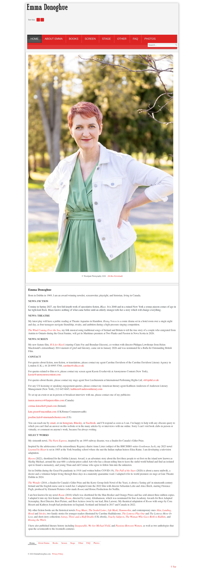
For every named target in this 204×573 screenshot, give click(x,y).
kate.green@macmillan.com (42, 411)
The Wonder (34, 482)
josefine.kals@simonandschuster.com (47, 417)
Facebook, (91, 422)
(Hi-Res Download (114, 276)
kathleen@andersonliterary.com (86, 389)
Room (68, 498)
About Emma (43, 542)
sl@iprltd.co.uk (151, 380)
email (52, 422)
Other (80, 542)
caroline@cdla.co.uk (73, 365)
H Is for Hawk (57, 344)
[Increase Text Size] (42, 21)
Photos (96, 542)
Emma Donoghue (39, 289)
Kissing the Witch (37, 519)
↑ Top (173, 566)
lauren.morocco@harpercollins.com (46, 400)
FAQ (88, 542)
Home (32, 542)
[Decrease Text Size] (38, 21)
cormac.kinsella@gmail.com (42, 405)
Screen (64, 542)
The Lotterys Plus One (133, 513)
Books (55, 542)
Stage (72, 542)
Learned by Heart (37, 449)
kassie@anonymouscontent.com (44, 374)
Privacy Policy (57, 553)
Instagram (68, 422)
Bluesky (78, 422)
